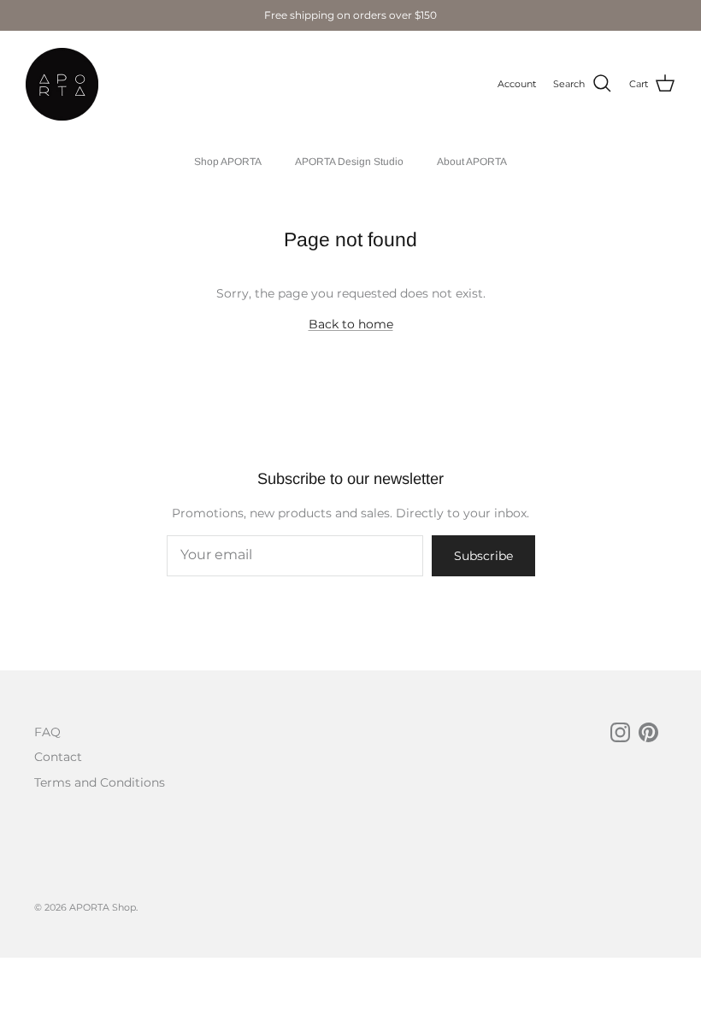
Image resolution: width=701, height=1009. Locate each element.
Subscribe (483, 556)
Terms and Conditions (99, 782)
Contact (58, 756)
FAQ (47, 732)
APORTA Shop (102, 907)
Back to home (351, 324)
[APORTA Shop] (62, 84)
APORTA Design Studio (349, 162)
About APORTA (472, 162)
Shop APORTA (228, 162)
